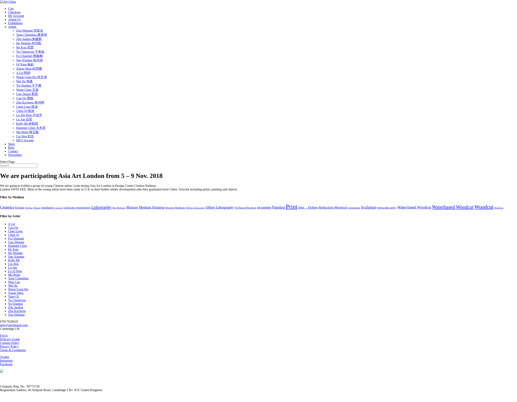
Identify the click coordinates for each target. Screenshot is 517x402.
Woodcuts (498, 208)
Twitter (4, 357)
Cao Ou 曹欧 (25, 98)
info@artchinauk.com (14, 325)
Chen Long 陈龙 (27, 106)
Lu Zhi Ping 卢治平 (29, 115)
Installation (47, 207)
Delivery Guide (10, 339)
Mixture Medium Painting (145, 207)
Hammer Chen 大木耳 (30, 128)
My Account (16, 16)
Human (37, 208)
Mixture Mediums (175, 207)
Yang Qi (13, 296)
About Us (14, 19)
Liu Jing (13, 264)
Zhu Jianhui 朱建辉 (29, 39)
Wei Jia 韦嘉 (24, 81)
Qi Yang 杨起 (25, 64)
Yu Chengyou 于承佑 (30, 51)
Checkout (14, 12)
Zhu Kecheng (17, 311)
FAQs (4, 335)
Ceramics (7, 207)
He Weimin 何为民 (28, 43)
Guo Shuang (16, 242)
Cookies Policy (9, 343)
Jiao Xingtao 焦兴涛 (29, 60)
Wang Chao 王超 (27, 89)
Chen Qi (13, 235)
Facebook (6, 364)
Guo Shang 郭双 (27, 94)
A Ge (11, 224)
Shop (11, 144)
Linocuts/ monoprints (77, 207)
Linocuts (59, 208)
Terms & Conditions (13, 350)
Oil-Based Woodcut (245, 207)
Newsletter (15, 155)
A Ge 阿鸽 (23, 73)
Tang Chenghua (18, 278)
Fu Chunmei (16, 238)
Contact (13, 151)
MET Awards (25, 140)
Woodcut (483, 207)
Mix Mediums (118, 208)
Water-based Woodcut (414, 207)
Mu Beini (14, 274)
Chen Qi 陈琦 (25, 111)
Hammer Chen (17, 245)
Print (291, 206)
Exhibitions (15, 23)
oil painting (264, 207)
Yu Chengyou (17, 300)
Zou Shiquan (16, 314)
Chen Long (15, 231)
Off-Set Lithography (195, 208)
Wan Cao (14, 282)
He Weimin (15, 253)
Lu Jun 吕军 (24, 119)
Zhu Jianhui (15, 307)
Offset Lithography (220, 207)
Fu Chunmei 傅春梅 (29, 56)
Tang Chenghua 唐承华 (31, 34)
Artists (12, 26)
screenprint (354, 207)
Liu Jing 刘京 (25, 136)
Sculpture (369, 207)
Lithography (101, 207)
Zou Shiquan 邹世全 (29, 30)
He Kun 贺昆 (25, 47)
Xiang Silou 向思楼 (29, 68)
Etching (20, 207)
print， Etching (308, 207)
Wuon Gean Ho (18, 289)
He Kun (29, 208)
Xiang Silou (15, 293)
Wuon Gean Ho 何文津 (31, 77)
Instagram (6, 360)
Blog (11, 147)
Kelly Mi (14, 260)
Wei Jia (12, 285)
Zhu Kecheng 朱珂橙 (30, 102)
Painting (278, 207)
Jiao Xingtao (16, 256)
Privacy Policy (9, 346)
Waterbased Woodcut (453, 207)
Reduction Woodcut (333, 207)
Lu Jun (12, 267)
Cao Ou (13, 227)
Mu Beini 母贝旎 (27, 132)
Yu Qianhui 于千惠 (28, 85)
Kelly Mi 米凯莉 (27, 123)
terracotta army (386, 207)
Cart (11, 8)
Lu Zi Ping (15, 271)
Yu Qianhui (15, 303)
